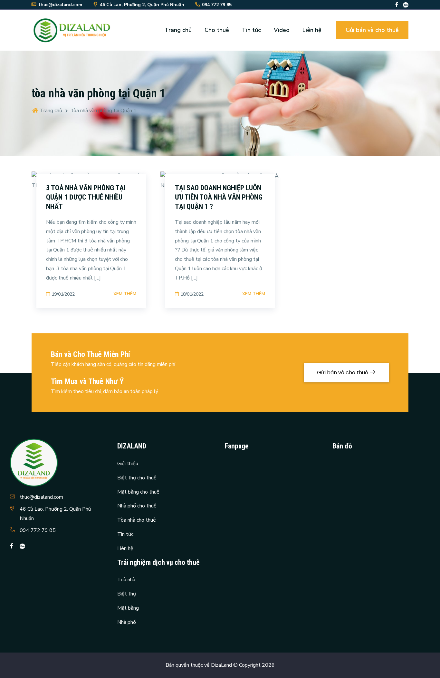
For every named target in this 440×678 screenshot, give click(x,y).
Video (282, 30)
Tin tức (251, 30)
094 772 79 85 (38, 530)
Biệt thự (126, 593)
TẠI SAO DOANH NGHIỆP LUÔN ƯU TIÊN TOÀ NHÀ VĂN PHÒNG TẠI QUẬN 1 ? (219, 197)
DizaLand (221, 665)
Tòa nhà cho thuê (136, 520)
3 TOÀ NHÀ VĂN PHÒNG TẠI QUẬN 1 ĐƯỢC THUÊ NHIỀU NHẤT (85, 197)
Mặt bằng (128, 608)
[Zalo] (405, 5)
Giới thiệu (127, 463)
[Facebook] (396, 5)
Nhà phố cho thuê (137, 505)
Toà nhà (126, 579)
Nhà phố (126, 622)
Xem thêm (124, 294)
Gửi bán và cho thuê (372, 30)
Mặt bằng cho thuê (138, 492)
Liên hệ (311, 30)
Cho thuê (217, 30)
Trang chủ (178, 30)
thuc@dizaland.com (41, 497)
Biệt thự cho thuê (137, 477)
